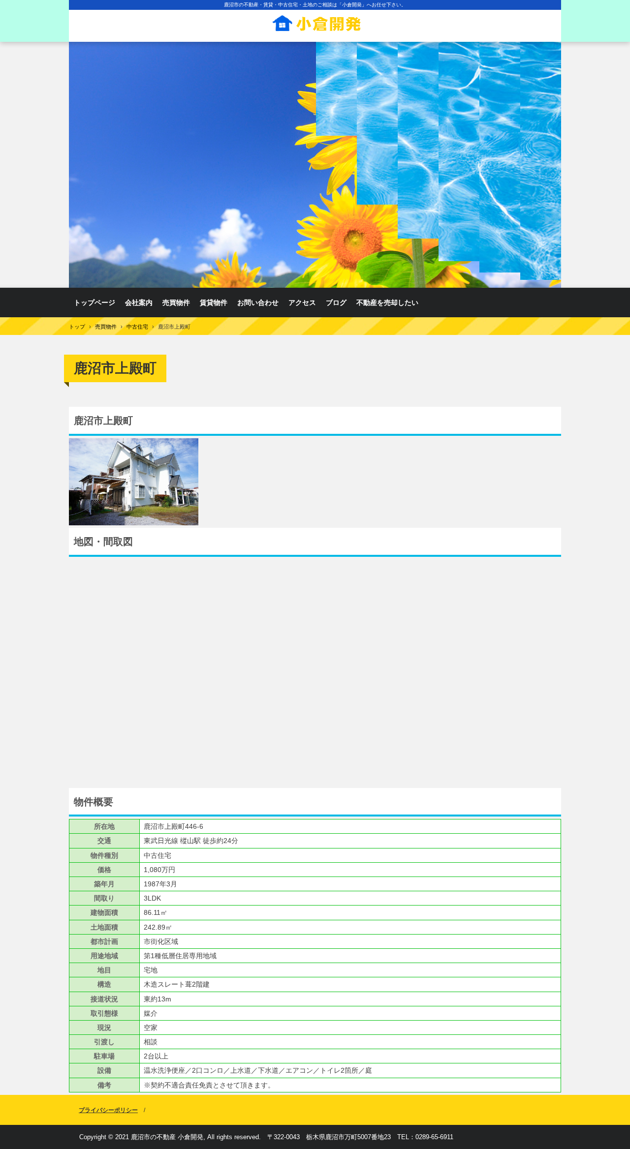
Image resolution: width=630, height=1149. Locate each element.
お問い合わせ (258, 302)
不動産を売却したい (387, 302)
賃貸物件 (213, 302)
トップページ (94, 302)
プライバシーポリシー (108, 1110)
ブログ (336, 302)
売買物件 (176, 302)
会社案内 (139, 302)
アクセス (302, 302)
